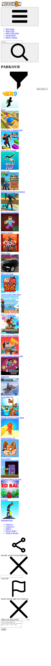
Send (3, 629)
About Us (9, 524)
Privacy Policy (11, 531)
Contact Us (10, 527)
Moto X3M (10, 31)
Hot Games (10, 29)
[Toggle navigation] (19, 16)
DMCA (9, 529)
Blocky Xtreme (11, 38)
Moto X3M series (12, 33)
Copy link (4, 579)
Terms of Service (12, 533)
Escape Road (11, 35)
